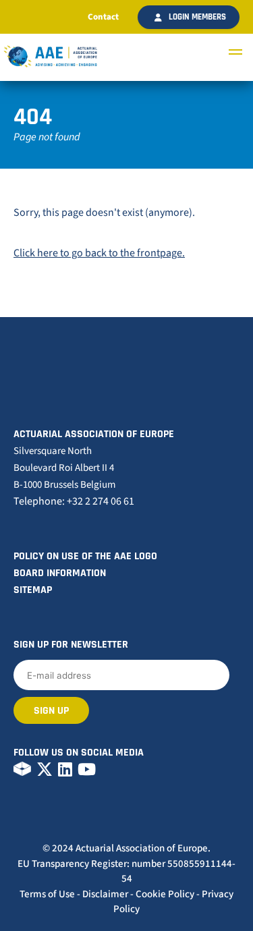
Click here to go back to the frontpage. (99, 253)
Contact (103, 17)
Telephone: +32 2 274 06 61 (73, 501)
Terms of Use (47, 894)
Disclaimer (105, 894)
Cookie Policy (165, 894)
